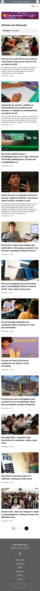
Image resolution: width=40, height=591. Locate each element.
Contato (20, 579)
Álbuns (20, 567)
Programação (20, 563)
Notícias (20, 575)
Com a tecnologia (17, 587)
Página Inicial (20, 560)
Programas (20, 571)
